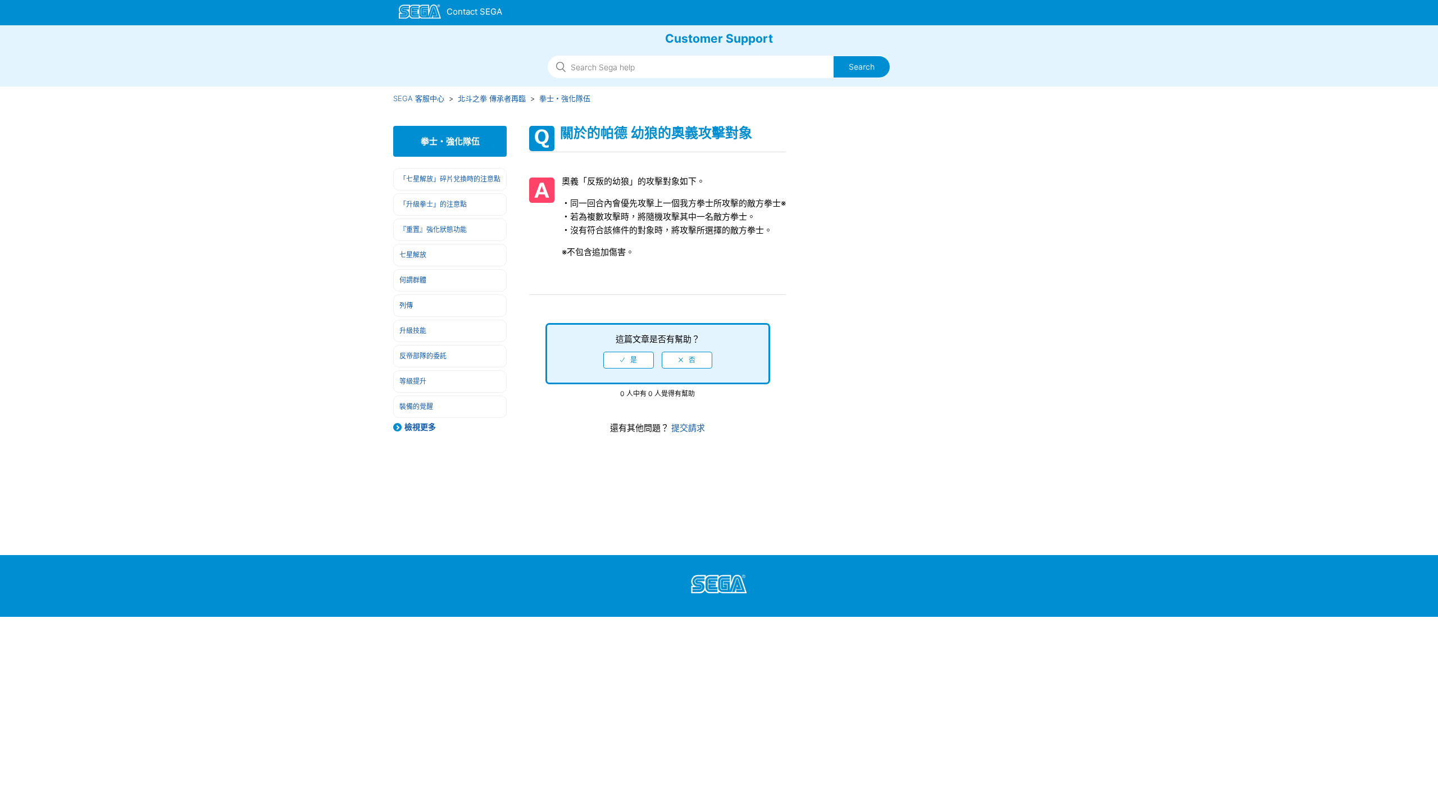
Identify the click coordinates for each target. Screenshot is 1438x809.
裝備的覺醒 (416, 406)
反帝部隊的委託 (423, 356)
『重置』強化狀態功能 (433, 229)
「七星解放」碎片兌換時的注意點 (449, 179)
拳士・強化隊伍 (564, 98)
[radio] (628, 360)
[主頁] (451, 13)
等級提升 (412, 381)
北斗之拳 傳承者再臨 (492, 98)
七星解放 (412, 255)
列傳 (406, 305)
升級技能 (412, 330)
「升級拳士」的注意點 (433, 204)
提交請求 (687, 427)
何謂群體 (412, 280)
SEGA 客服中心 (418, 98)
